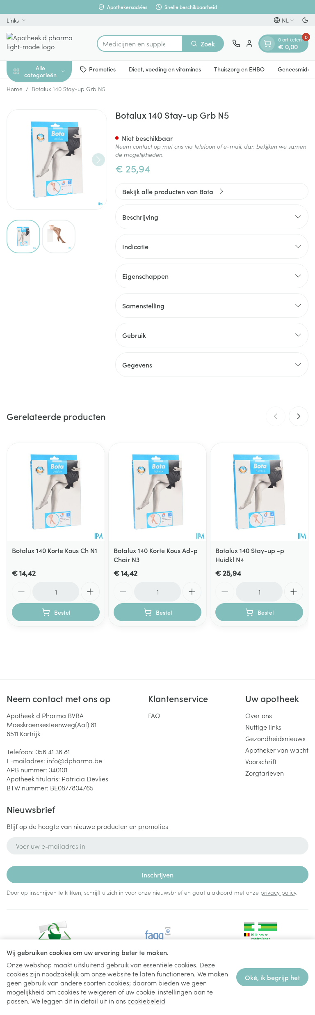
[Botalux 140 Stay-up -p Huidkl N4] (259, 492)
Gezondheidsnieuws (275, 738)
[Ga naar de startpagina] (48, 43)
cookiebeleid (146, 1000)
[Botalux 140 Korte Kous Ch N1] (56, 492)
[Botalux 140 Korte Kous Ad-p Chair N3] (157, 492)
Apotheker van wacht (276, 749)
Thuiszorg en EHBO (239, 69)
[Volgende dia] (298, 416)
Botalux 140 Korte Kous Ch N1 (54, 550)
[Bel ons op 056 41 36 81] (236, 43)
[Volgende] (98, 159)
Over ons (258, 715)
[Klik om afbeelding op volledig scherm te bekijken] (57, 159)
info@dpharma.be (74, 760)
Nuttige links (263, 726)
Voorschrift (260, 761)
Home (15, 89)
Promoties (102, 69)
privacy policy (278, 892)
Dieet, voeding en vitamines (165, 69)
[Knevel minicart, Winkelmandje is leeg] (267, 43)
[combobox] (140, 43)
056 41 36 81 (52, 751)
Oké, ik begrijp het (272, 977)
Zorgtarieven (264, 772)
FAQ (154, 715)
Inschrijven (157, 874)
